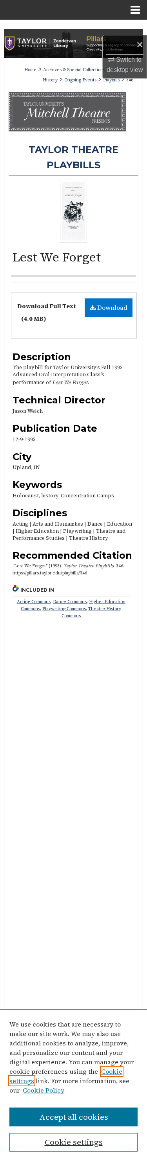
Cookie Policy (43, 1090)
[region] (73, 1085)
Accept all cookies (73, 1116)
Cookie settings (74, 1142)
